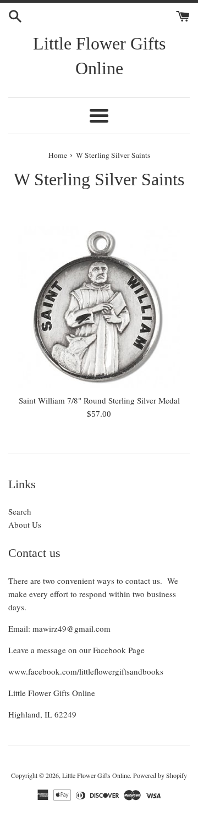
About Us (24, 524)
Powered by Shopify (160, 775)
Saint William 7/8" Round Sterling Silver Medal (99, 400)
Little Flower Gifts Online (99, 56)
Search (19, 511)
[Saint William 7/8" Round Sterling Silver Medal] (99, 307)
